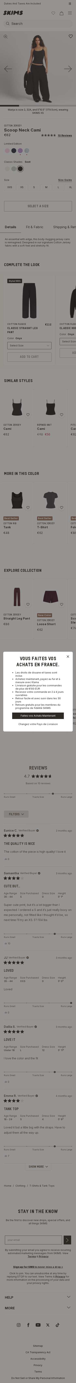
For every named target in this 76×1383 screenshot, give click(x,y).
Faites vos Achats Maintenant (38, 715)
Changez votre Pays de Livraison (38, 724)
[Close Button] (68, 656)
